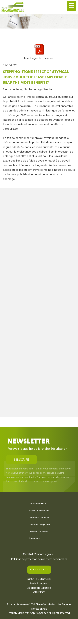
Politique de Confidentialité (20, 477)
